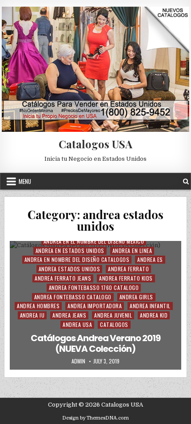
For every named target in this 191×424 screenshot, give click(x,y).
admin (78, 361)
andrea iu (32, 315)
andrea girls (136, 297)
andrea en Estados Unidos (70, 250)
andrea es (150, 259)
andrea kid (153, 315)
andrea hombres (38, 306)
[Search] (186, 181)
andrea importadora (95, 306)
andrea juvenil (113, 315)
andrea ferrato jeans (63, 278)
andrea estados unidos (69, 269)
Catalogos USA (95, 144)
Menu (25, 181)
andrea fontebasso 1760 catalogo (94, 287)
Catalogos (114, 324)
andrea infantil (150, 306)
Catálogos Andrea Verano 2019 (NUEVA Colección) (95, 343)
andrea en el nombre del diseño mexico (94, 241)
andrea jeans (69, 315)
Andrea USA (77, 324)
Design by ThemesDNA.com (95, 418)
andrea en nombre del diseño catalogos (77, 259)
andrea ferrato (128, 269)
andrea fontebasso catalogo (72, 297)
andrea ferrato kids (126, 278)
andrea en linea (132, 250)
